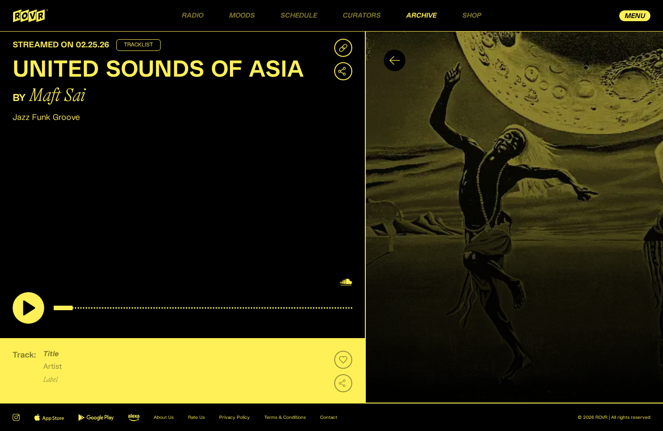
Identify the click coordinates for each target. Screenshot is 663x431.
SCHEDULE (299, 15)
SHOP (471, 15)
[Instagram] (16, 417)
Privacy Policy (234, 417)
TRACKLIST (138, 45)
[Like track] (343, 360)
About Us (164, 417)
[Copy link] (343, 48)
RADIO (192, 15)
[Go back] (394, 60)
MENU (635, 16)
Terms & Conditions (285, 417)
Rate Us (196, 417)
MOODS (242, 15)
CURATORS (362, 15)
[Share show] (343, 71)
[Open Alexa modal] (133, 417)
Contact (328, 417)
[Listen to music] (28, 308)
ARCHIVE (421, 15)
